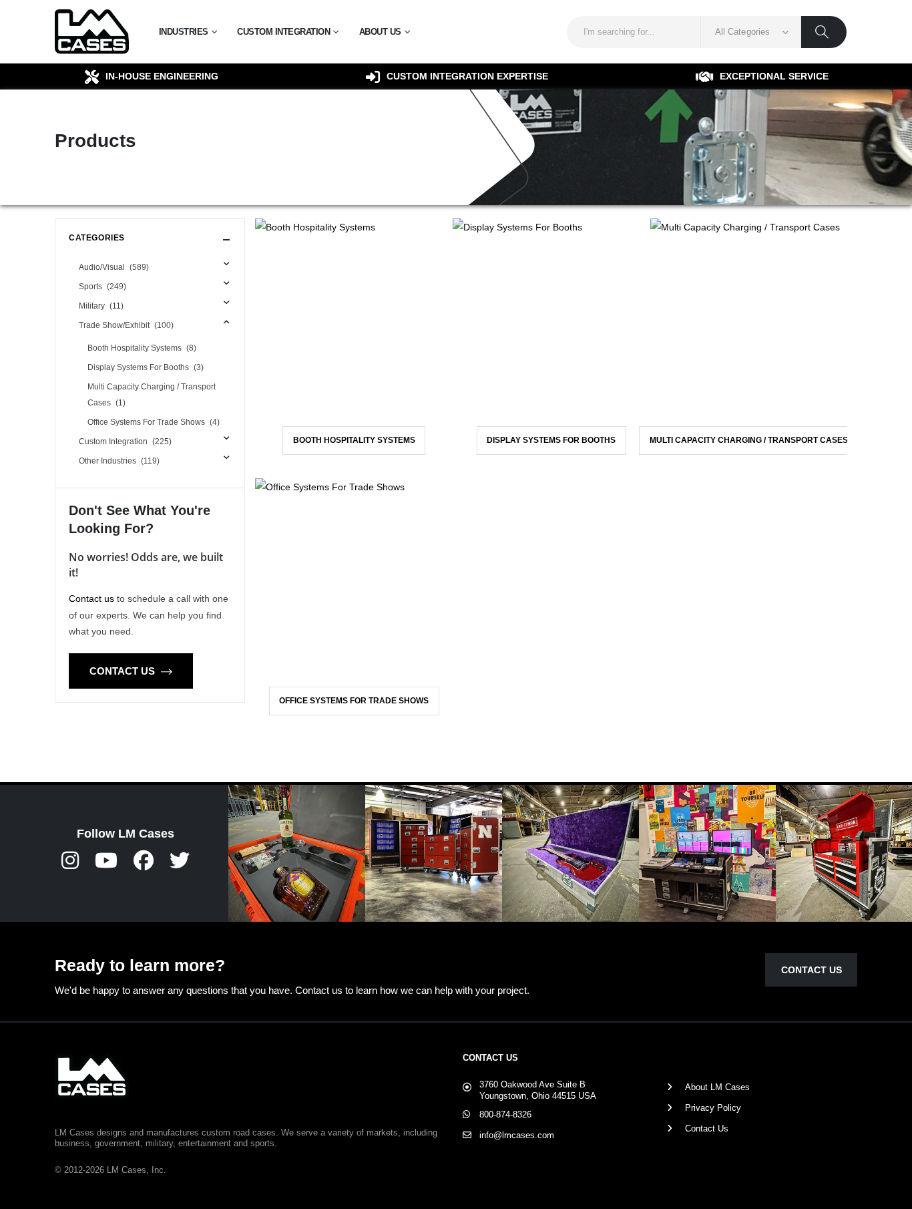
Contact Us (123, 671)
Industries (183, 32)
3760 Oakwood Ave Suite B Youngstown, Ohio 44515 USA (537, 1090)
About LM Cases (717, 1087)
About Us (380, 32)
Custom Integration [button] (125, 441)
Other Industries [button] (119, 461)
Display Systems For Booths (551, 440)
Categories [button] (97, 237)
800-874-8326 (505, 1114)
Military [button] (101, 306)
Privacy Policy (713, 1108)
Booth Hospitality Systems (354, 440)
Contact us (91, 598)
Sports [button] (102, 286)
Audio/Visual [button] (114, 267)
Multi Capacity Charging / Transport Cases (749, 440)
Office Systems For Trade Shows (354, 700)
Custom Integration (283, 32)
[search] (824, 32)
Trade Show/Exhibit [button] (126, 325)
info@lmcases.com (516, 1135)
